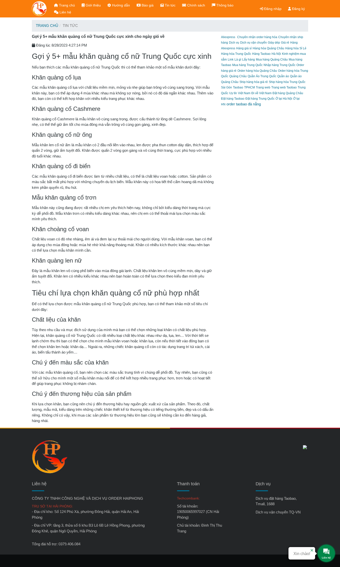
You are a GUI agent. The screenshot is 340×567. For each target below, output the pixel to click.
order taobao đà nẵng (244, 104)
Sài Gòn (226, 87)
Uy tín (233, 93)
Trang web (263, 87)
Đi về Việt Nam (261, 93)
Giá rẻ (285, 42)
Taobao (238, 87)
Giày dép (274, 42)
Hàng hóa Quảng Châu (268, 48)
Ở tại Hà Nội (284, 98)
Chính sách (195, 5)
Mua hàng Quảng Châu (272, 59)
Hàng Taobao (261, 54)
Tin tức (169, 5)
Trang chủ (66, 5)
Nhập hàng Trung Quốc (279, 65)
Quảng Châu (238, 76)
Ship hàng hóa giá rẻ (253, 82)
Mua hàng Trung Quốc (247, 65)
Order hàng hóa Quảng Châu (257, 70)
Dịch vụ (234, 42)
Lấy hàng (248, 59)
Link (230, 59)
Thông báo (224, 5)
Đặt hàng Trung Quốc (260, 98)
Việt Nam (244, 93)
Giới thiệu (93, 5)
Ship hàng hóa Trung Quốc (287, 82)
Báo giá (147, 5)
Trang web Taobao (284, 87)
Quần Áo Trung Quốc (262, 76)
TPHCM (249, 87)
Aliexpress (228, 37)
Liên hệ (64, 12)
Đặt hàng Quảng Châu (288, 93)
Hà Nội (276, 54)
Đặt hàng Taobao (232, 98)
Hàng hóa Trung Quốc (236, 54)
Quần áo (283, 76)
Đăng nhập (272, 9)
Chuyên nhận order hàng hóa (257, 37)
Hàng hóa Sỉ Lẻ (295, 48)
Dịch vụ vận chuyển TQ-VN (278, 512)
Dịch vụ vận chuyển (253, 42)
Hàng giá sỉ (244, 48)
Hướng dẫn (120, 5)
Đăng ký (298, 9)
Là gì (237, 59)
